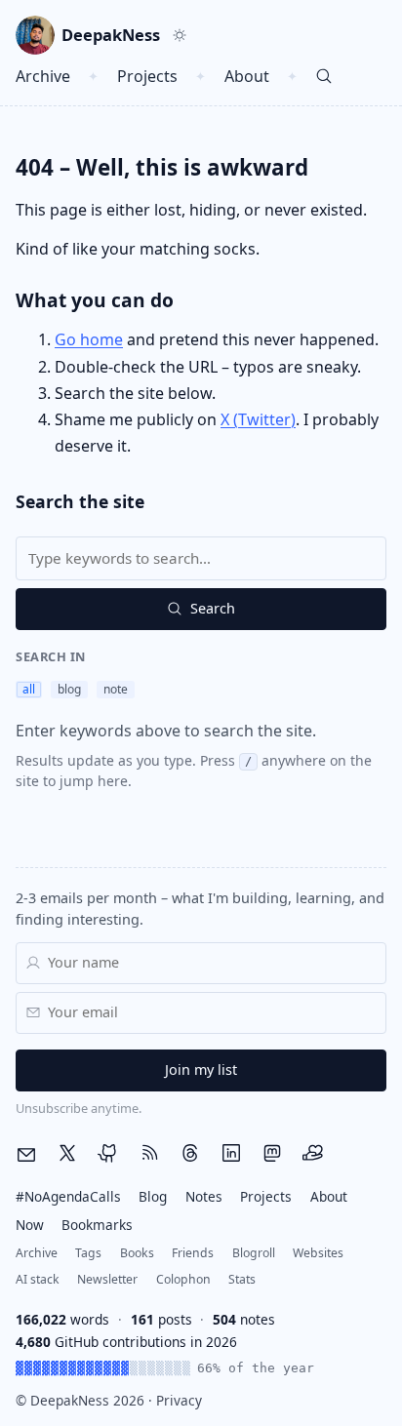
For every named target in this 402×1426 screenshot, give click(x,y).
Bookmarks (97, 1224)
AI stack (38, 1279)
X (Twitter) (258, 419)
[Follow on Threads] (190, 1153)
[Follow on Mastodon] (272, 1153)
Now (30, 1224)
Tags (88, 1253)
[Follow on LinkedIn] (231, 1153)
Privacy (179, 1400)
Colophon (183, 1279)
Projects (147, 76)
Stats (242, 1279)
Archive (43, 76)
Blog (153, 1196)
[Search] (324, 76)
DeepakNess (110, 34)
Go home (89, 339)
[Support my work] (313, 1153)
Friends (193, 1253)
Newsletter (107, 1279)
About (246, 76)
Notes (203, 1196)
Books (137, 1253)
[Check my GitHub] (108, 1153)
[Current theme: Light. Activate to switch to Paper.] (179, 35)
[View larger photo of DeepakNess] (35, 35)
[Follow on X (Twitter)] (67, 1153)
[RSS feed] (149, 1153)
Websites (318, 1253)
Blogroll (253, 1253)
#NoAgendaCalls (68, 1196)
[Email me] (26, 1155)
